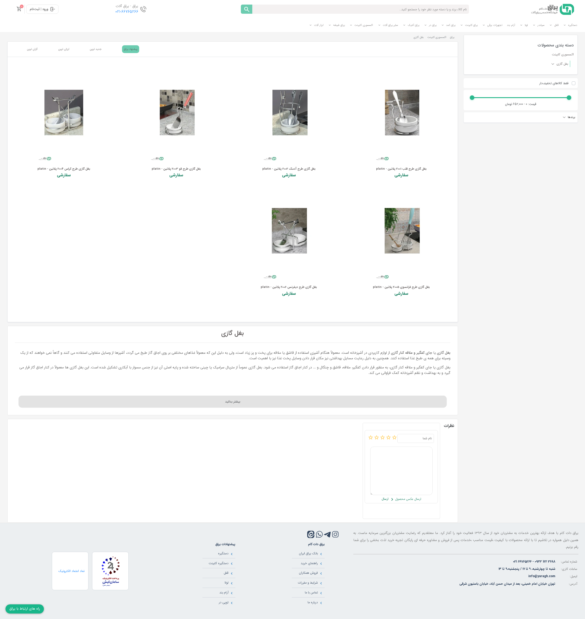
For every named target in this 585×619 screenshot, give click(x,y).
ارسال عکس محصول (407, 499)
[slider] (569, 97)
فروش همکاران (308, 572)
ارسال (385, 499)
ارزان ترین (63, 49)
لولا (526, 25)
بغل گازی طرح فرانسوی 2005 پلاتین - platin (401, 287)
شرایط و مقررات (308, 582)
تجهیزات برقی (494, 25)
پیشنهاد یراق (130, 49)
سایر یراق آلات (390, 25)
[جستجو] (246, 9)
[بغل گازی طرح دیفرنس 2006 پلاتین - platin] (288, 234)
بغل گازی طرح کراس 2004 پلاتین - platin (63, 168)
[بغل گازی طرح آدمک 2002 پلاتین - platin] (288, 115)
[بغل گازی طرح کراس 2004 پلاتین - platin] (63, 115)
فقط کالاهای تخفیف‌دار (554, 83)
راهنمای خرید (309, 563)
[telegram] (327, 534)
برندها (571, 117)
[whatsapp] (319, 534)
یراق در (432, 25)
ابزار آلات (319, 25)
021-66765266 (126, 12)
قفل (556, 25)
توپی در (224, 602)
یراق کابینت (471, 25)
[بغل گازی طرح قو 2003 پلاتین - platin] (176, 115)
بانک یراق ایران (308, 553)
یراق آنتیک (413, 25)
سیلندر (541, 25)
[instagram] (335, 534)
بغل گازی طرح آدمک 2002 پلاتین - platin (289, 168)
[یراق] (552, 8)
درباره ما (313, 602)
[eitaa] (310, 534)
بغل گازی (562, 63)
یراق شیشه (339, 25)
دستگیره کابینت (219, 563)
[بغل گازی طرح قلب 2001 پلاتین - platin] (401, 115)
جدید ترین (95, 49)
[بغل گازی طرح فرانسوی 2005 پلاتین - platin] (401, 234)
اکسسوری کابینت (363, 25)
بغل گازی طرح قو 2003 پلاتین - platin (176, 168)
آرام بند (511, 25)
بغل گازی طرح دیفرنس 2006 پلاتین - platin (289, 287)
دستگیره (572, 25)
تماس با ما (311, 592)
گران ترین (32, 49)
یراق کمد (450, 25)
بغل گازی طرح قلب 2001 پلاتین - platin (401, 168)
